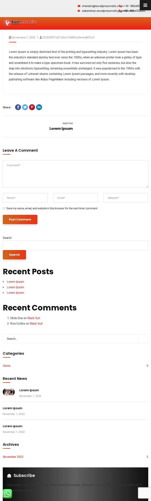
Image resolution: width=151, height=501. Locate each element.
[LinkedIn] (39, 107)
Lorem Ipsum (61, 128)
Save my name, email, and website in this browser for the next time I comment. (52, 208)
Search (7, 238)
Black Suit (33, 318)
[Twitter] (25, 107)
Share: (7, 107)
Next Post (68, 123)
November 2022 (13, 457)
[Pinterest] (32, 107)
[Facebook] (18, 107)
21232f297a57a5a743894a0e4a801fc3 (68, 37)
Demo (6, 366)
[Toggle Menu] (145, 5)
